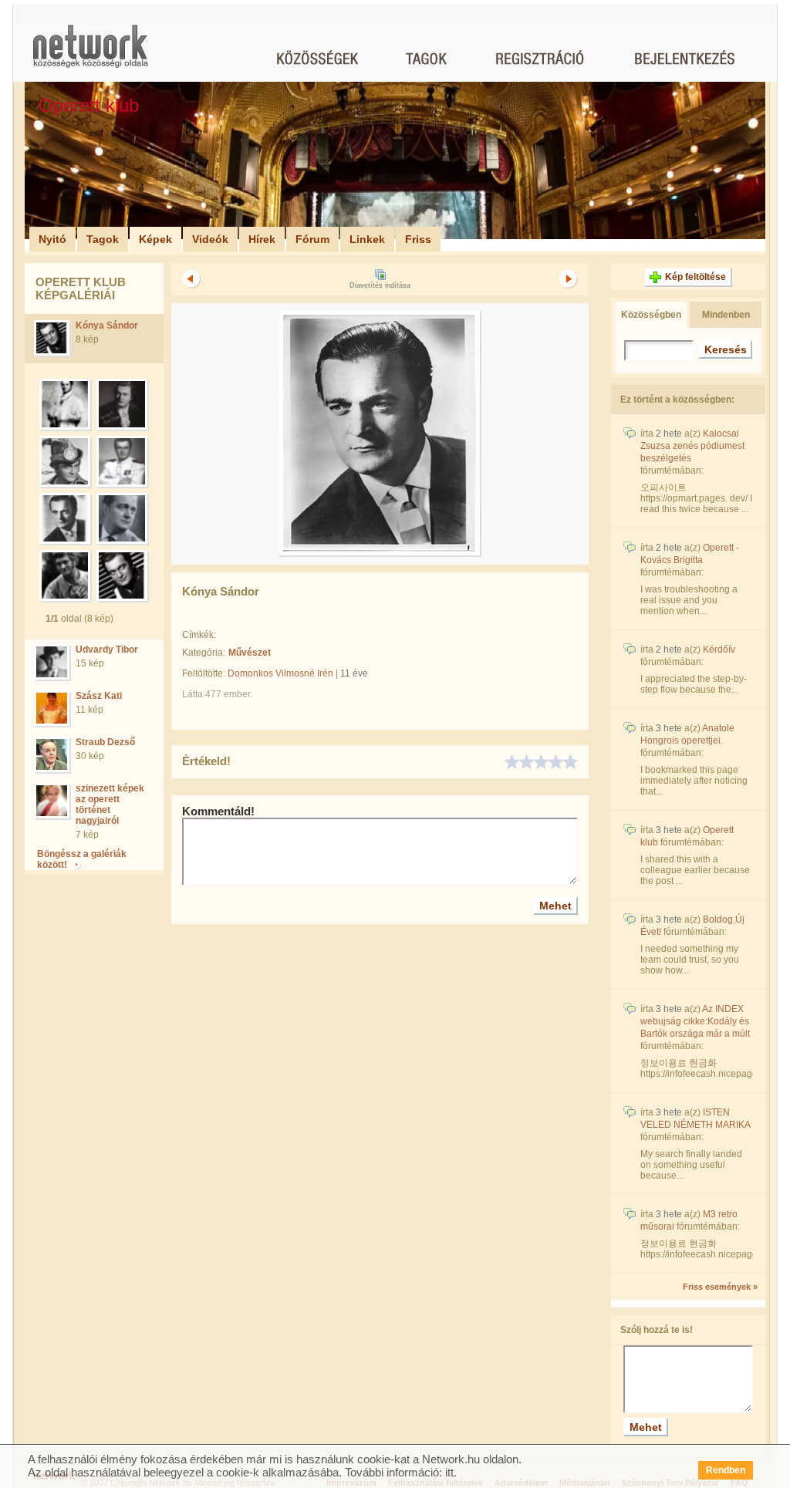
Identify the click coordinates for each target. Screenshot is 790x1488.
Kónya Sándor (107, 325)
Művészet (249, 652)
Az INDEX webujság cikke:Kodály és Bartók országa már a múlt (695, 1021)
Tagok (102, 239)
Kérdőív (719, 649)
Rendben (725, 1470)
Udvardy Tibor (107, 649)
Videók (210, 239)
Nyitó (52, 239)
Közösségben (651, 314)
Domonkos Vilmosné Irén (280, 673)
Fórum (312, 239)
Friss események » (720, 1286)
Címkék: (199, 634)
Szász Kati (99, 695)
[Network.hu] (90, 53)
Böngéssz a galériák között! (82, 859)
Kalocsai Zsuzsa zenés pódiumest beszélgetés (692, 446)
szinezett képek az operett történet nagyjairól (110, 804)
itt (449, 1472)
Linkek (367, 239)
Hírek (261, 239)
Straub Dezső (105, 742)
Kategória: (203, 652)
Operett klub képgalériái (80, 288)
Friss (418, 239)
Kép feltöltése (695, 277)
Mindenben (726, 314)
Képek (155, 239)
